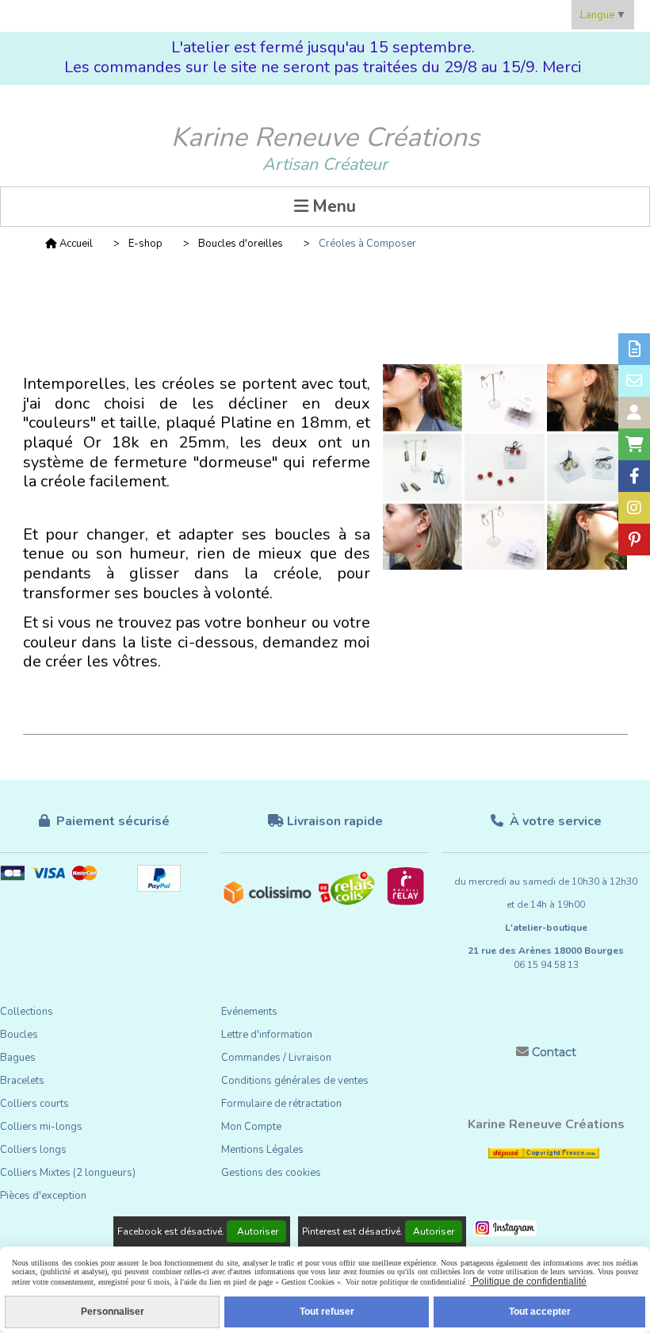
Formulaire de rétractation (281, 1104)
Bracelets (22, 1081)
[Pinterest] (634, 539)
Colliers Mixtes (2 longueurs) (68, 1173)
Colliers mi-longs (41, 1127)
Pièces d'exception (43, 1196)
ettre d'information (269, 1035)
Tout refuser (327, 1311)
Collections (26, 1012)
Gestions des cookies (271, 1173)
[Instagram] (634, 508)
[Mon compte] (634, 412)
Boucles (19, 1035)
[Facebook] (634, 476)
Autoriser (256, 1231)
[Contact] (634, 381)
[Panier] (634, 444)
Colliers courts (34, 1104)
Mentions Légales (262, 1150)
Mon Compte (251, 1127)
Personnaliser (112, 1311)
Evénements (249, 1012)
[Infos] (634, 349)
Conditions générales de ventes (295, 1081)
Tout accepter (540, 1311)
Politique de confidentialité (528, 1281)
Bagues (18, 1058)
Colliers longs (33, 1150)
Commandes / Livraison (276, 1058)
